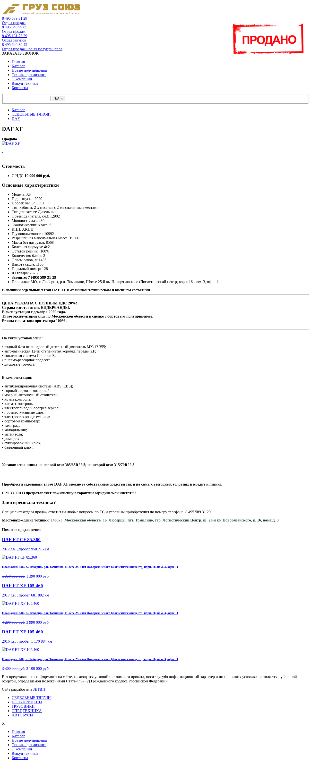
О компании (22, 79)
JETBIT (39, 689)
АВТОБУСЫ (22, 715)
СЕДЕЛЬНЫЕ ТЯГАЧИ (31, 698)
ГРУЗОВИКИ (23, 706)
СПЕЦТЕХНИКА (27, 711)
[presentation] (2, 152)
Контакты (20, 88)
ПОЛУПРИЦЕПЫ (27, 702)
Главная (18, 61)
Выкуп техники (25, 83)
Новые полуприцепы (29, 70)
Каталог (18, 66)
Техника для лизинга (29, 75)
